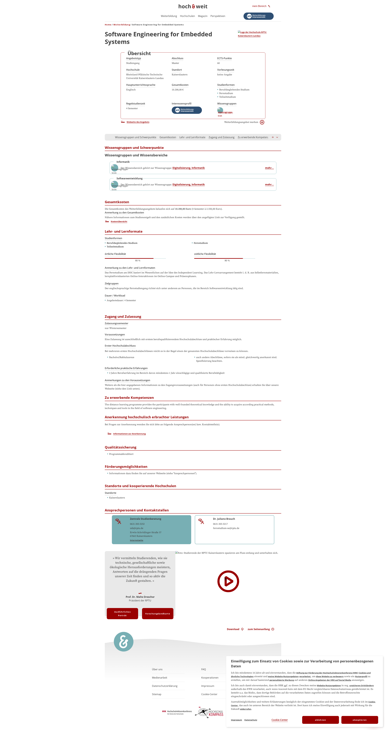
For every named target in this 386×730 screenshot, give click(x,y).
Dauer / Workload (115, 295)
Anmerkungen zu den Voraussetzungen (127, 380)
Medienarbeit (159, 677)
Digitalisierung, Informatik (188, 168)
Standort (177, 69)
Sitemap (156, 694)
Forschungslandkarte (157, 613)
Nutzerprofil (361, 676)
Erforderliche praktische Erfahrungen (126, 368)
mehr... (269, 168)
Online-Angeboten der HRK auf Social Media (329, 680)
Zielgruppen (112, 283)
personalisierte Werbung (281, 680)
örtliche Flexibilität (115, 254)
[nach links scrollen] (108, 137)
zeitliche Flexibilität (205, 254)
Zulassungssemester (116, 323)
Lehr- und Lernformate (192, 137)
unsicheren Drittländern (361, 685)
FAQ (203, 669)
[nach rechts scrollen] (273, 137)
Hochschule (133, 69)
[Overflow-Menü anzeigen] (277, 137)
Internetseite (136, 540)
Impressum (207, 686)
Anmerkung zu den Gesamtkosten (124, 212)
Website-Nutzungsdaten (329, 685)
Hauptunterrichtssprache (140, 84)
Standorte (110, 493)
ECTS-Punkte (224, 58)
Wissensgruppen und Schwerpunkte (135, 137)
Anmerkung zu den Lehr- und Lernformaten (130, 267)
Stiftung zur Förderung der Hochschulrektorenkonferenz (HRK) (327, 672)
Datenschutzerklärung (164, 686)
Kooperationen (209, 677)
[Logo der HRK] (177, 713)
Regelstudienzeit (135, 103)
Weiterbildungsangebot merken (241, 122)
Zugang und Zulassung (221, 137)
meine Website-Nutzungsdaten (283, 676)
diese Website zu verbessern (330, 676)
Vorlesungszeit (225, 69)
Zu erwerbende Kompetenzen (255, 137)
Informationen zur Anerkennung (129, 433)
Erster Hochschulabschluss (120, 345)
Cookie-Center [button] (209, 694)
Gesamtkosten (180, 84)
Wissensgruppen (226, 103)
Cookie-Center (280, 720)
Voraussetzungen (115, 334)
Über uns (157, 669)
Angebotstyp (133, 58)
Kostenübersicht (119, 221)
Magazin (202, 16)
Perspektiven (217, 16)
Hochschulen (187, 16)
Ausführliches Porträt (122, 613)
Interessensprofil (181, 103)
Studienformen (226, 84)
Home (108, 24)
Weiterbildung (169, 16)
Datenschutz (250, 720)
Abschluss (177, 58)
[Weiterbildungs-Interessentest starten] (259, 16)
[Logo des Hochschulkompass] (209, 718)
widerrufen (245, 709)
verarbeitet (305, 676)
